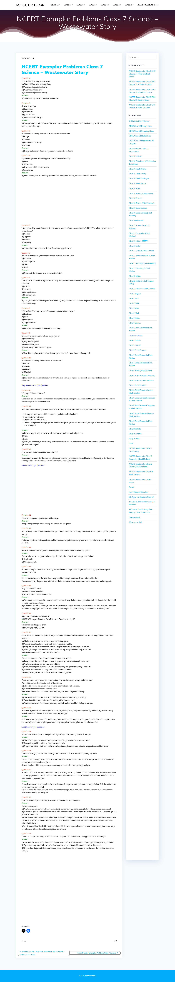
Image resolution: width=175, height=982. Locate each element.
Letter (131, 443)
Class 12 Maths (134, 276)
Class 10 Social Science (138, 208)
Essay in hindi (134, 439)
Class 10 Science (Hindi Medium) (141, 203)
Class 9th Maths (135, 429)
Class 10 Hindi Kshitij (137, 174)
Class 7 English (135, 340)
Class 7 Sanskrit (135, 345)
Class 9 (80, 5)
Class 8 (92, 5)
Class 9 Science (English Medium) (142, 375)
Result (131, 487)
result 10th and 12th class (138, 492)
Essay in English (135, 434)
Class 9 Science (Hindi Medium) (141, 380)
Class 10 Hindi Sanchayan (139, 179)
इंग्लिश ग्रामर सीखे (135, 522)
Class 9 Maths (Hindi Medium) (140, 371)
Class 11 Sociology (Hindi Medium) (142, 263)
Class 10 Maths (134, 188)
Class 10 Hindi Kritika (137, 169)
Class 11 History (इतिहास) (138, 241)
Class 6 (116, 5)
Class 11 (128, 5)
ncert (30, 4)
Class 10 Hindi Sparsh (137, 184)
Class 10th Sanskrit (136, 221)
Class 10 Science (135, 198)
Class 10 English (135, 156)
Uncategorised (134, 517)
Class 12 (54, 5)
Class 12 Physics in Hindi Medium (142, 289)
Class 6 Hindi (134, 313)
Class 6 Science (135, 323)
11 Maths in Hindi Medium (139, 121)
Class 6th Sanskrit (135, 335)
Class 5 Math (134, 308)
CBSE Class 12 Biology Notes (140, 126)
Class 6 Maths (134, 318)
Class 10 (67, 5)
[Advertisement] (69, 201)
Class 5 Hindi (134, 303)
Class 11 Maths (134, 246)
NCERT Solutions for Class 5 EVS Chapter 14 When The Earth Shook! (142, 74)
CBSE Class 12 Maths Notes (140, 136)
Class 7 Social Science (137, 350)
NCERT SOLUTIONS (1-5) (147, 5)
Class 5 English (135, 294)
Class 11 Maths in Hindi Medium (141, 251)
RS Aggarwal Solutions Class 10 (141, 497)
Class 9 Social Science (137, 385)
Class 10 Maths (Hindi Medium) (141, 193)
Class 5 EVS (134, 298)
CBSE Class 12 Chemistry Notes (141, 131)
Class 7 (104, 5)
